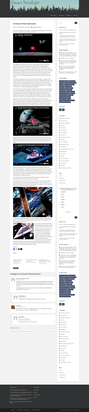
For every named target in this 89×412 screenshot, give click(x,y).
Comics (62, 197)
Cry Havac (63, 125)
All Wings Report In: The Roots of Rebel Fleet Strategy (45, 260)
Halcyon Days (63, 134)
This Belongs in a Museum (66, 167)
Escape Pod (62, 82)
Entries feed (61, 178)
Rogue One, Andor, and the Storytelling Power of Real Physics (66, 44)
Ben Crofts (28, 27)
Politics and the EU (63, 89)
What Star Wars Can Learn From (65, 102)
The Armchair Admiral (65, 160)
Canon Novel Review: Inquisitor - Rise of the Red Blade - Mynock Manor (67, 53)
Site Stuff (62, 156)
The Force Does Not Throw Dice (65, 96)
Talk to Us (75, 15)
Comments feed (62, 180)
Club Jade (13, 410)
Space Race (73, 93)
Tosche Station (20, 410)
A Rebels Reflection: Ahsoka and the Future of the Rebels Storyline (68, 72)
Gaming (62, 204)
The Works (63, 165)
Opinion (35, 397)
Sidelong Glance (64, 151)
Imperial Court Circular (65, 137)
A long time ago (64, 120)
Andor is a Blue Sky (70, 58)
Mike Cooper (21, 316)
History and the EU (68, 86)
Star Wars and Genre (63, 95)
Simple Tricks (61, 15)
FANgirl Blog (27, 410)
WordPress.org (62, 182)
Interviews (63, 139)
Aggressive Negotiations (65, 123)
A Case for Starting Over (64, 81)
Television (63, 191)
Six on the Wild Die (64, 158)
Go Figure (72, 84)
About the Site (53, 15)
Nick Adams (18, 305)
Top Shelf (72, 100)
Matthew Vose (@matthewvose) (22, 278)
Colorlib (69, 410)
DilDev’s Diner (63, 127)
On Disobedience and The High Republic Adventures (67, 63)
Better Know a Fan (72, 81)
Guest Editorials (64, 132)
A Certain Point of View (65, 118)
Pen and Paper (63, 146)
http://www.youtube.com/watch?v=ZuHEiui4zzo (28, 321)
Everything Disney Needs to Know (70, 82)
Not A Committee (64, 142)
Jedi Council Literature (36, 410)
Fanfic (62, 202)
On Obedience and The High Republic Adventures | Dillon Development (67, 67)
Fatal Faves (61, 84)
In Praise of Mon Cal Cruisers (31, 259)
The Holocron (63, 163)
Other (62, 207)
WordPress (77, 410)
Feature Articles (64, 130)
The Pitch (68, 98)
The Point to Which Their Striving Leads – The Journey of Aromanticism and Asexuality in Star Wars (68, 40)
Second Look (72, 91)
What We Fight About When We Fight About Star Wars (67, 33)
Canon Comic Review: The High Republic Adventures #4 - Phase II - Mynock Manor (67, 61)
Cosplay (62, 199)
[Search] (76, 23)
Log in (60, 175)
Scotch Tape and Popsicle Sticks (67, 149)
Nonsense (68, 15)
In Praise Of (16, 268)
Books (62, 194)
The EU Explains (70, 95)
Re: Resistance (69, 89)
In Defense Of (62, 88)
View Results (68, 212)
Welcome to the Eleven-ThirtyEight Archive (67, 30)
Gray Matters (62, 86)
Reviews (67, 91)
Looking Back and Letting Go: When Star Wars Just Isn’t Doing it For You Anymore (67, 36)
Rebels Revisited (62, 91)
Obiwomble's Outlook (36, 27)
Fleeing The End (67, 84)
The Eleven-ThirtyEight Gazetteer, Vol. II (17, 260)
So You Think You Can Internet (65, 93)
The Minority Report (63, 98)
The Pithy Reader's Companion (65, 100)
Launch (71, 88)
